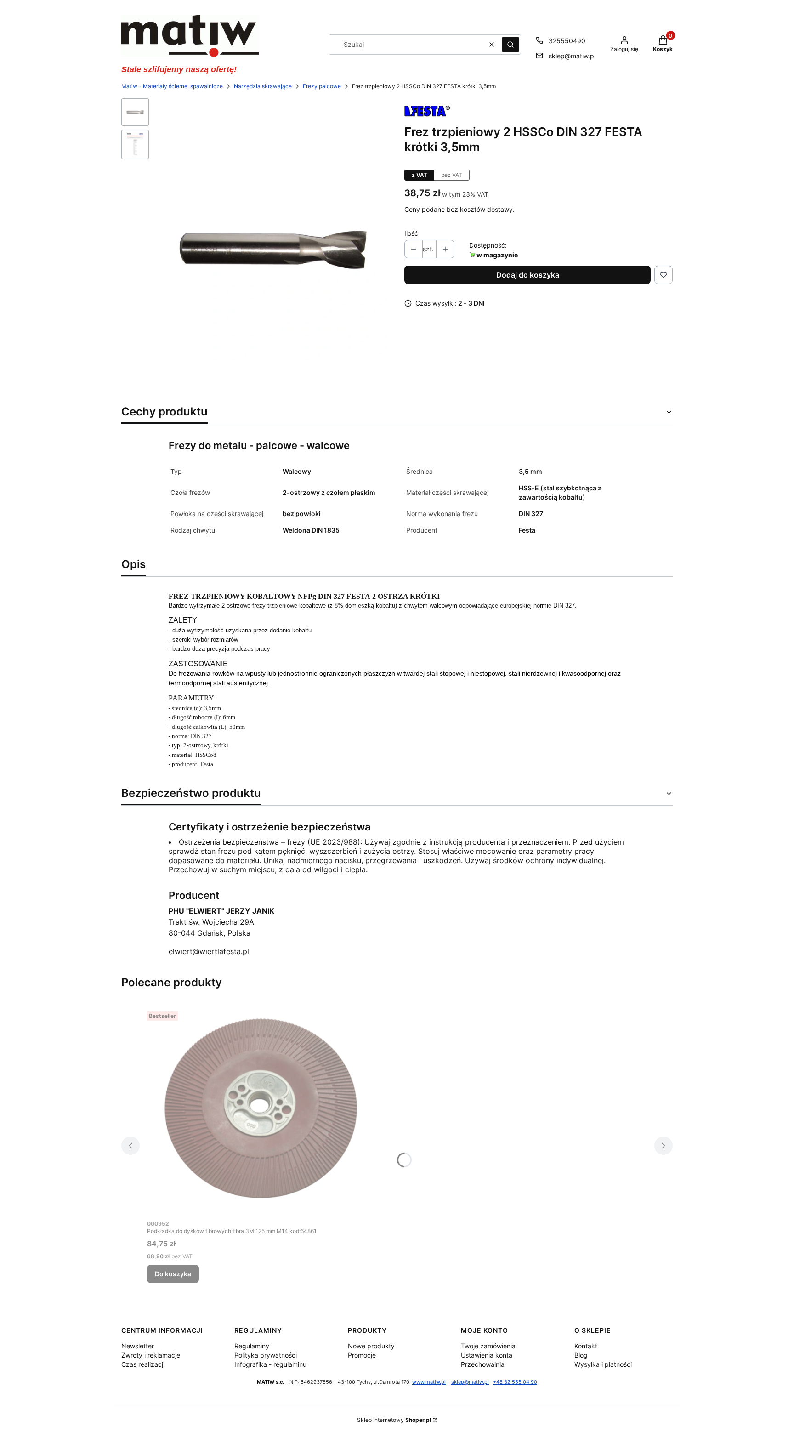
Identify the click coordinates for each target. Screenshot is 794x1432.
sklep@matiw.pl (572, 56)
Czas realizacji (142, 1364)
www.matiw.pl (429, 1382)
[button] (510, 44)
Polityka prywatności (265, 1355)
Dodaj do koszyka (527, 274)
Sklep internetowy (394, 1419)
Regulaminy (251, 1346)
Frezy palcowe (322, 86)
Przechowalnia (483, 1364)
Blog (581, 1355)
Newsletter (137, 1346)
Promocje (362, 1355)
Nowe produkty (371, 1346)
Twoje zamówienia (488, 1346)
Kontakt (585, 1346)
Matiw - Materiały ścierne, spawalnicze (172, 86)
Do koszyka (173, 1274)
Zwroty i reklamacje (150, 1355)
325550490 (567, 41)
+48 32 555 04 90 (515, 1382)
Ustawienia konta (486, 1355)
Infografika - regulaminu (270, 1364)
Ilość (411, 233)
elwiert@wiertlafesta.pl (209, 951)
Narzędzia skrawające (263, 86)
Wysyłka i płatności (603, 1364)
